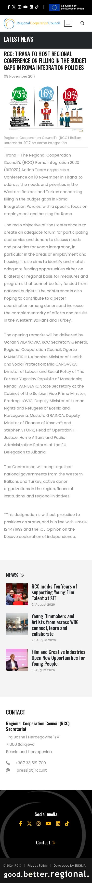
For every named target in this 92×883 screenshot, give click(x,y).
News (12, 575)
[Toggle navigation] (68, 23)
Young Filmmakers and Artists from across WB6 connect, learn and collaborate (55, 624)
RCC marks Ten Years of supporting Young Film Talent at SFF (54, 592)
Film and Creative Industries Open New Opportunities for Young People (58, 657)
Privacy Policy (37, 865)
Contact (43, 842)
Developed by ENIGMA (70, 865)
